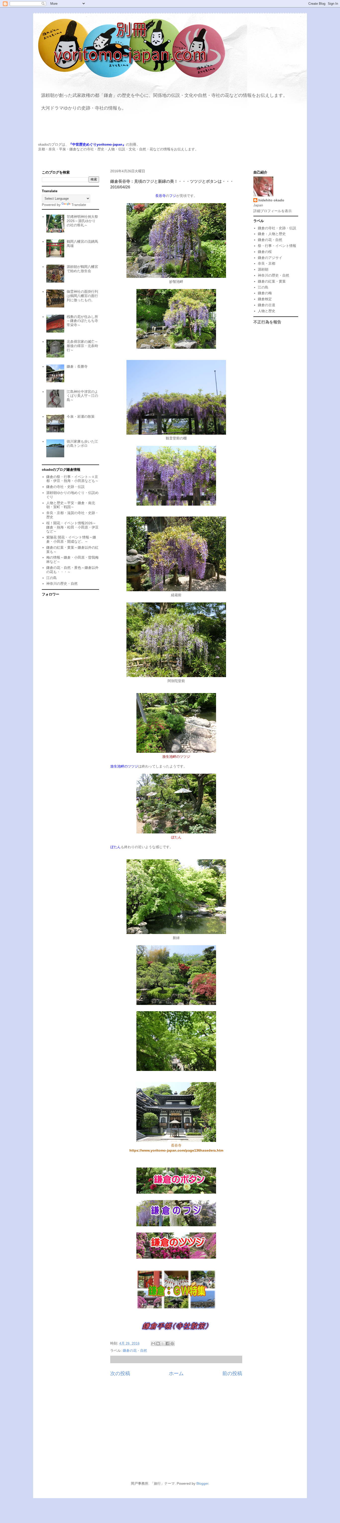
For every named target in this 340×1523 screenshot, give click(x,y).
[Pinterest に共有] (172, 1343)
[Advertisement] (170, 1431)
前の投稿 (232, 1373)
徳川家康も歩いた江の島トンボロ (82, 443)
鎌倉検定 (265, 299)
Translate (78, 205)
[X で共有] (162, 1343)
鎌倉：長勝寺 (77, 366)
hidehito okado (271, 200)
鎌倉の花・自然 (135, 1350)
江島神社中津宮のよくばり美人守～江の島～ (82, 396)
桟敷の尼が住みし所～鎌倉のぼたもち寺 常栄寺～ (82, 321)
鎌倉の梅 (265, 293)
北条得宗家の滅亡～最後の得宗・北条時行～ (82, 346)
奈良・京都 (266, 263)
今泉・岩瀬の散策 (81, 416)
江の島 (51, 578)
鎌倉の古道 (266, 305)
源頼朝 (263, 269)
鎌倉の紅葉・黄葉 (272, 281)
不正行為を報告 (267, 322)
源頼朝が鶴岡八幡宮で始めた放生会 (82, 269)
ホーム (176, 1373)
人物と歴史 (266, 311)
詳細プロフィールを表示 (272, 211)
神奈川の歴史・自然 (62, 584)
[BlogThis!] (158, 1343)
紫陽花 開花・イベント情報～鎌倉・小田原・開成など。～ (71, 539)
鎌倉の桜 (265, 252)
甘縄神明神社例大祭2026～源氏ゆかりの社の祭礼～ (82, 221)
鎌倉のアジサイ (270, 258)
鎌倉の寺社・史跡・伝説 (65, 487)
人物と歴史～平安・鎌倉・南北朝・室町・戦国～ (70, 505)
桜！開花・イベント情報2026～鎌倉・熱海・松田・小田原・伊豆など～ (72, 527)
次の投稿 (120, 1373)
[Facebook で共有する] (167, 1343)
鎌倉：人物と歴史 (272, 234)
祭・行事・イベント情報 (277, 246)
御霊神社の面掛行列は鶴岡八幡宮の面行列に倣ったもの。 (82, 296)
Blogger (202, 1483)
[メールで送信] (153, 1343)
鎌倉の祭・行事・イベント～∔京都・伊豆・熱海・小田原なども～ (72, 479)
